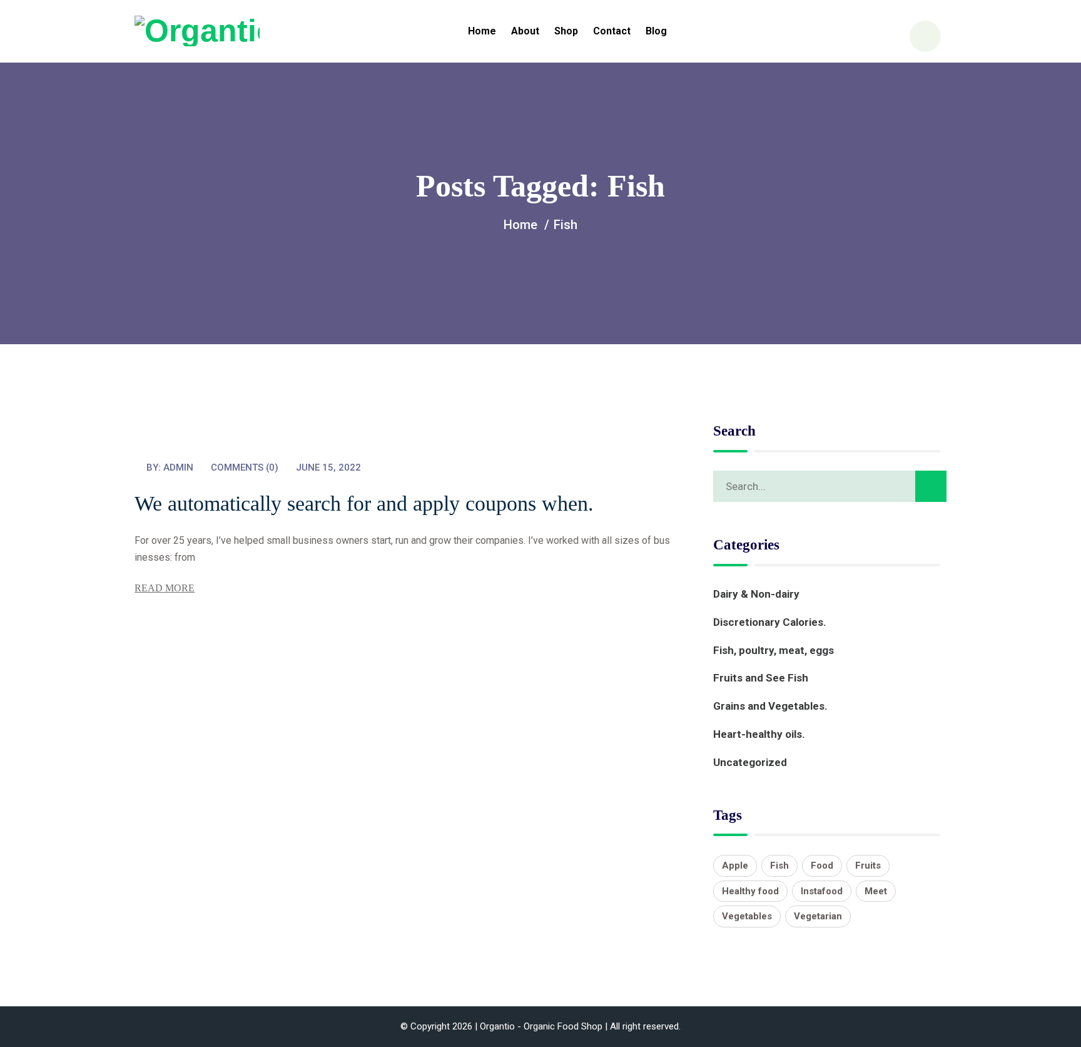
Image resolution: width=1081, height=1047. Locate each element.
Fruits (868, 865)
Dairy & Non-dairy (756, 594)
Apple (735, 865)
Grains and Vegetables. (770, 706)
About (525, 31)
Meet (876, 891)
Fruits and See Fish (760, 678)
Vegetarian (818, 916)
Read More (164, 588)
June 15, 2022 (328, 467)
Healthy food (750, 891)
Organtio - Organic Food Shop (541, 1026)
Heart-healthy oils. (759, 734)
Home (482, 31)
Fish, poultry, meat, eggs (773, 650)
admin (178, 467)
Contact (612, 31)
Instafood (822, 891)
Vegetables (747, 916)
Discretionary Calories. (769, 622)
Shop (566, 31)
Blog (656, 31)
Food (822, 865)
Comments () (244, 467)
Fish (779, 865)
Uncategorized (750, 762)
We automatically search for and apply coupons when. (364, 503)
